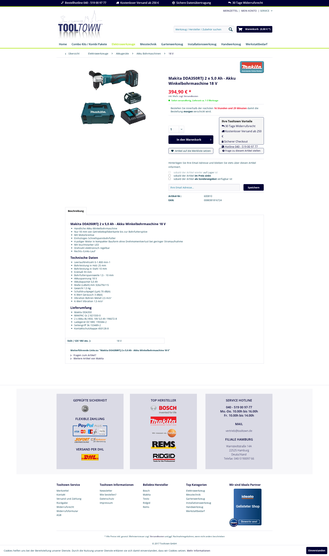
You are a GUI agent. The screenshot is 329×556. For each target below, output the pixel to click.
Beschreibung (76, 211)
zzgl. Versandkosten (188, 96)
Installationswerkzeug (198, 502)
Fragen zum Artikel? (84, 355)
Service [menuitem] (264, 10)
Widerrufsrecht (65, 507)
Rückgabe (62, 502)
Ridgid (146, 502)
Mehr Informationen (198, 550)
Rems (146, 507)
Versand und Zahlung (69, 498)
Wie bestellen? (108, 494)
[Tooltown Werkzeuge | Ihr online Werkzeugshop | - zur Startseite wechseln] (80, 24)
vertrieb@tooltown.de (239, 431)
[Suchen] (230, 29)
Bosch (146, 490)
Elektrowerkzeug (195, 490)
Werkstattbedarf (195, 511)
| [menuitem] (231, 10)
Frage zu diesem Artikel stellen (242, 150)
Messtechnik (193, 494)
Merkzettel (63, 490)
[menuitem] (249, 11)
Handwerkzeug (194, 507)
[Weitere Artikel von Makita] (252, 67)
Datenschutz (107, 498)
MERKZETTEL (230, 10)
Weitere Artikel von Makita (88, 358)
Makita (147, 494)
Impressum (106, 502)
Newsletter (106, 490)
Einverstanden (316, 550)
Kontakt (61, 494)
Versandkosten (157, 536)
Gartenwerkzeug (195, 498)
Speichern (253, 187)
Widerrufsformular (67, 511)
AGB (59, 515)
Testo (146, 498)
